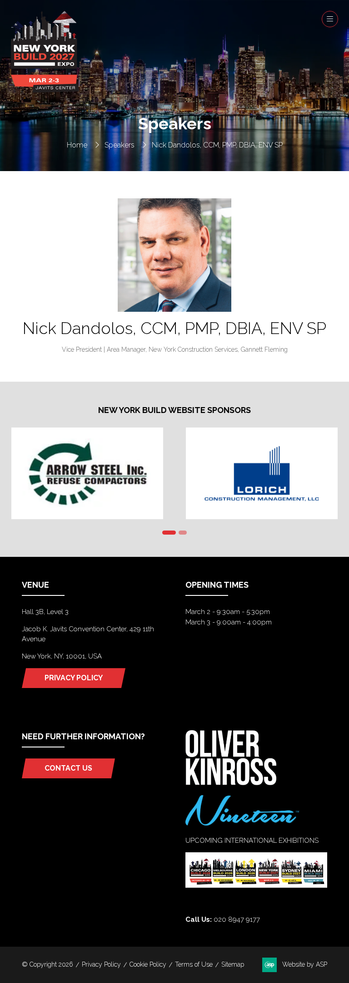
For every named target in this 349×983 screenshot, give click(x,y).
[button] (330, 19)
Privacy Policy (101, 964)
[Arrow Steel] (87, 473)
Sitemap (232, 964)
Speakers (120, 145)
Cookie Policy (148, 964)
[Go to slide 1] (169, 533)
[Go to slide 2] (183, 533)
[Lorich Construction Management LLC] (262, 473)
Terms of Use (194, 964)
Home (77, 145)
